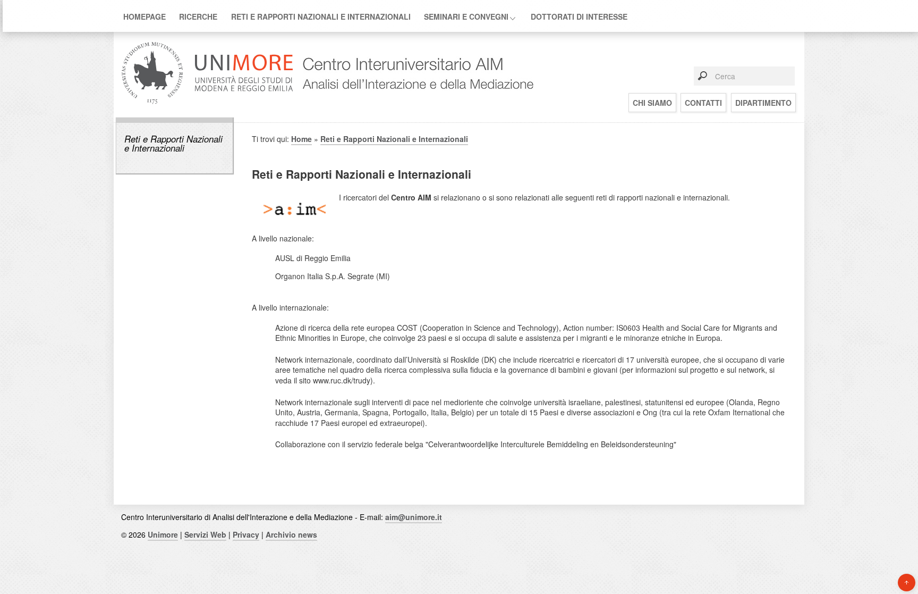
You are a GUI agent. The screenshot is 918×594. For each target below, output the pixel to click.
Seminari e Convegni (466, 16)
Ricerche (198, 16)
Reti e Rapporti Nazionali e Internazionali (321, 16)
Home (301, 138)
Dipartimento (763, 102)
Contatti (703, 102)
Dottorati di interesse (579, 16)
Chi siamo (652, 102)
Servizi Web (205, 534)
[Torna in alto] (906, 582)
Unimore (163, 534)
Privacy (246, 534)
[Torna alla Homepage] (414, 103)
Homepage (144, 16)
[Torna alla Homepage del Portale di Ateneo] (207, 103)
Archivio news (291, 534)
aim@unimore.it (413, 517)
